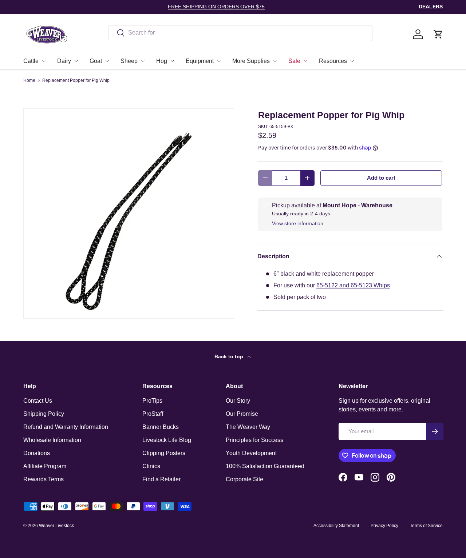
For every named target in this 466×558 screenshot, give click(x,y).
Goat (96, 61)
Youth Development (251, 453)
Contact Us (37, 401)
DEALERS (431, 6)
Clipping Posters (163, 453)
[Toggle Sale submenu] (305, 60)
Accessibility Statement (336, 525)
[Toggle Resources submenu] (352, 60)
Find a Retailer (161, 479)
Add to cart (381, 178)
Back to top (229, 356)
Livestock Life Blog (166, 440)
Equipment (200, 61)
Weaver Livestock (56, 525)
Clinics (151, 466)
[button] (438, 34)
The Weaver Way (248, 427)
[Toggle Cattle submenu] (43, 60)
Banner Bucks (160, 427)
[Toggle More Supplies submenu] (274, 60)
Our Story (238, 401)
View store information (297, 223)
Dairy (64, 61)
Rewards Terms (43, 479)
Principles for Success (254, 440)
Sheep (129, 61)
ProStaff (152, 414)
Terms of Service (426, 525)
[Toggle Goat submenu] (107, 60)
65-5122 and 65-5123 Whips (353, 285)
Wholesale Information (52, 440)
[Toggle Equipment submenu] (218, 60)
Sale (294, 61)
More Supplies (251, 61)
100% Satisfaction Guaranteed (265, 466)
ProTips (152, 401)
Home (29, 80)
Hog (161, 61)
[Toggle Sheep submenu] (142, 60)
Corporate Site (244, 479)
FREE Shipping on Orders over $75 (216, 6)
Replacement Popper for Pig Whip (76, 80)
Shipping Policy (43, 414)
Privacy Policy (384, 525)
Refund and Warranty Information (65, 427)
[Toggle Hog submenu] (172, 60)
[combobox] (240, 32)
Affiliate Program (44, 466)
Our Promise (242, 414)
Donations (36, 453)
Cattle (31, 61)
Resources (333, 61)
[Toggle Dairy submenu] (76, 60)
